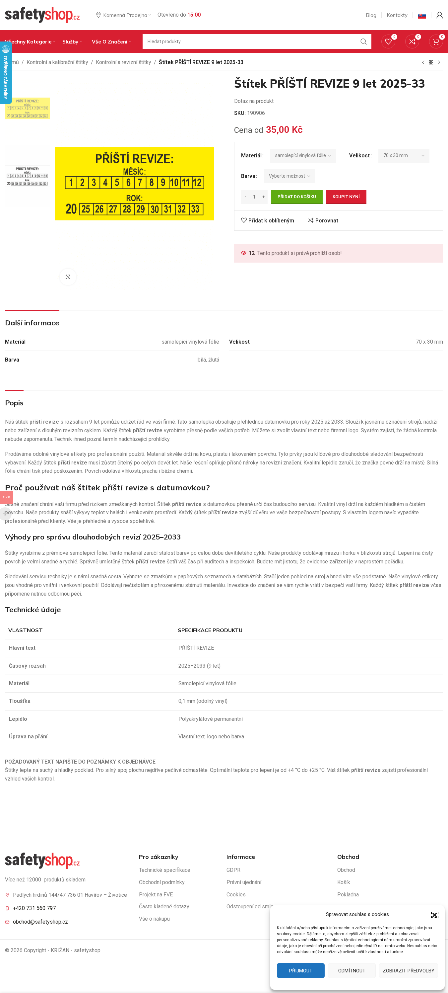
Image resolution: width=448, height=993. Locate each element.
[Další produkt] (439, 63)
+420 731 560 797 (34, 908)
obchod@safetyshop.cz (40, 922)
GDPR (233, 870)
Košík (343, 882)
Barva (248, 176)
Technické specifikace (164, 870)
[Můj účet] (439, 15)
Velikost (359, 155)
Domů (12, 62)
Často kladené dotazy (164, 906)
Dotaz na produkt (254, 101)
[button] (434, 914)
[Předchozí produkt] (423, 63)
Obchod (346, 870)
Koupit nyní (346, 196)
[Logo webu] (42, 14)
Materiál (251, 155)
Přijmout (300, 971)
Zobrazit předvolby (408, 971)
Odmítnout (351, 971)
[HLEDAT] (363, 41)
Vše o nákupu (154, 919)
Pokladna (348, 894)
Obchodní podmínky (162, 882)
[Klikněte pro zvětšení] (68, 277)
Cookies (236, 894)
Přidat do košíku (297, 196)
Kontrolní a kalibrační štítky (57, 62)
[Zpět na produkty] (431, 63)
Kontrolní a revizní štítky (123, 62)
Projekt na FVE (156, 894)
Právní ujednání (243, 882)
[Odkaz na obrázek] (42, 860)
